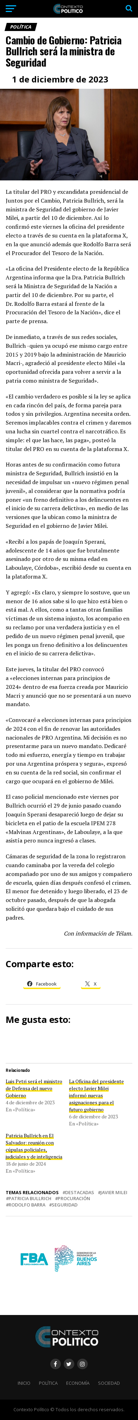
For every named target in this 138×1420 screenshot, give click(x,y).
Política (48, 1383)
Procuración (74, 1198)
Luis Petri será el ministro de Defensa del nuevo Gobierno (34, 1088)
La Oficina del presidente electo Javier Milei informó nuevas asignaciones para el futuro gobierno (96, 1095)
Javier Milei (113, 1192)
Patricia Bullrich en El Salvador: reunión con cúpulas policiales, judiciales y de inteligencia (34, 1146)
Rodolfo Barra (26, 1205)
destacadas (79, 1192)
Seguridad (64, 1205)
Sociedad (109, 1383)
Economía (78, 1383)
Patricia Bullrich (29, 1198)
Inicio (24, 1383)
